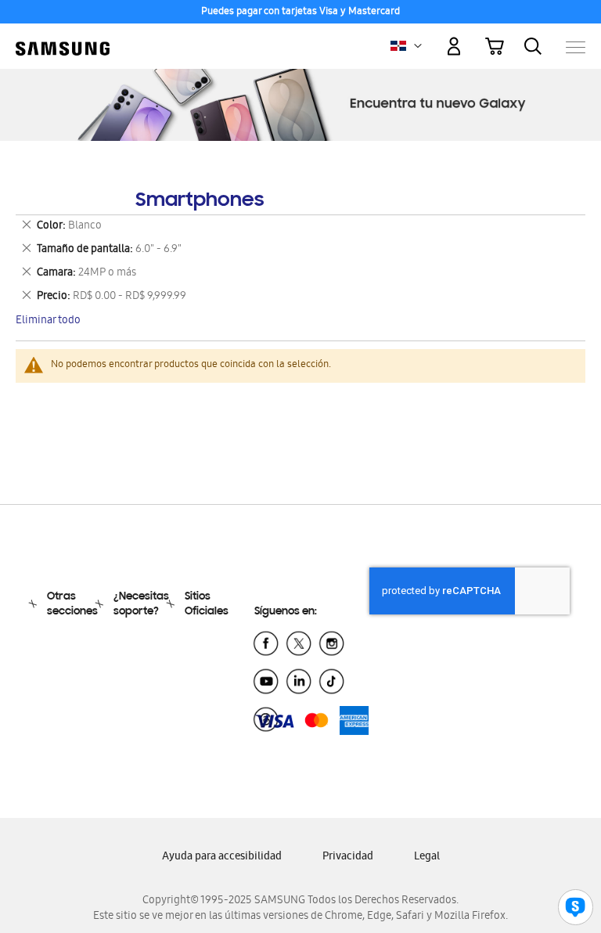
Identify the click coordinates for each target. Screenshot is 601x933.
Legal (427, 857)
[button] (418, 46)
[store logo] (63, 39)
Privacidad (347, 857)
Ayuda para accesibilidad (222, 857)
